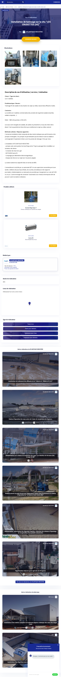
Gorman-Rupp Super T (31, 208)
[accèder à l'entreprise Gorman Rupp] (6, 215)
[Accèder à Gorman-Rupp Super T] (31, 196)
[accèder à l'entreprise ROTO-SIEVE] (6, 245)
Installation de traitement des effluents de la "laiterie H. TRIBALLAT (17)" (30, 381)
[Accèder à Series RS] (31, 227)
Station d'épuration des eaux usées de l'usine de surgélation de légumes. (30, 419)
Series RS (30, 238)
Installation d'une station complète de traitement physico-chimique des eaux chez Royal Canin (30, 623)
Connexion (56, 2)
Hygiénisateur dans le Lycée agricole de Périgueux (30, 571)
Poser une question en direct (11, 268)
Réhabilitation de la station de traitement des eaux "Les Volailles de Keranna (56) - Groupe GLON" (30, 456)
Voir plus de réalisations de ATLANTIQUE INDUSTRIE (30, 582)
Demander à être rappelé (11, 267)
